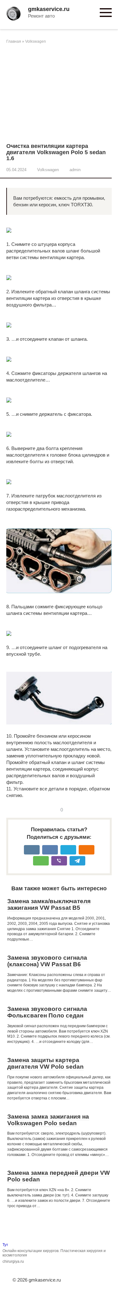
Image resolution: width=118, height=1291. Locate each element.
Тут (5, 1245)
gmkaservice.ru (49, 9)
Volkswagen (35, 41)
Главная (13, 41)
